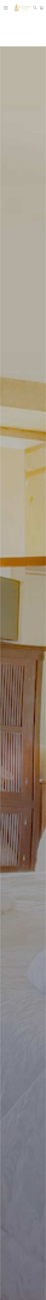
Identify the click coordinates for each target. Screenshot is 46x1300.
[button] (6, 8)
